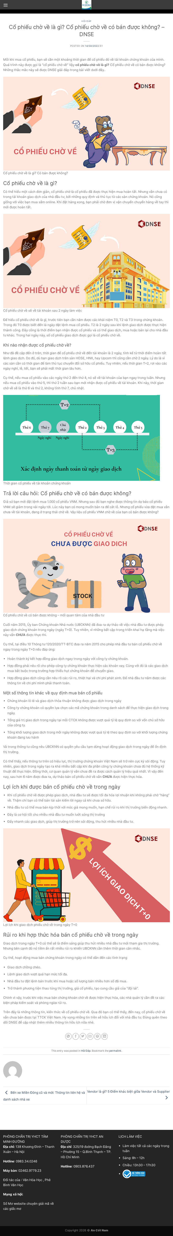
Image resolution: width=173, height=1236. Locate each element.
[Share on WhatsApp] (68, 1036)
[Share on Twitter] (83, 1036)
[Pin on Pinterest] (97, 1036)
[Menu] (5, 5)
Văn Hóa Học (32, 1180)
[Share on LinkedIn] (104, 1036)
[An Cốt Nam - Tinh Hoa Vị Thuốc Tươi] (86, 5)
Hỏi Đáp (86, 21)
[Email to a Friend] (90, 1036)
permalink (115, 1050)
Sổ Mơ (8, 1204)
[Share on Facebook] (75, 1036)
